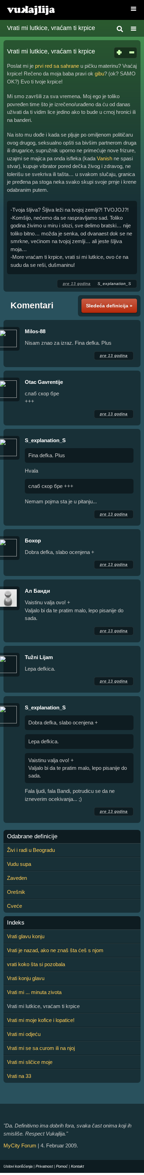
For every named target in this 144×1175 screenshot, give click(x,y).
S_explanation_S (114, 284)
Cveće (14, 906)
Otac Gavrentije (44, 382)
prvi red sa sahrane (57, 66)
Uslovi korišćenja (18, 1166)
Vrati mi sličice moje (29, 1062)
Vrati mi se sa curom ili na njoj (41, 1048)
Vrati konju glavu (25, 978)
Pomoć (62, 1166)
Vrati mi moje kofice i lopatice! (40, 1020)
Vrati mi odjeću (24, 1034)
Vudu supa (19, 864)
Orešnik (16, 892)
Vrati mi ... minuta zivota (34, 992)
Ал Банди (37, 591)
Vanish (104, 158)
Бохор (33, 540)
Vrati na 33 (19, 1076)
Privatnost (44, 1166)
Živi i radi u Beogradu (31, 850)
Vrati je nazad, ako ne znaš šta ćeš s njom (55, 950)
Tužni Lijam (39, 657)
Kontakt (77, 1166)
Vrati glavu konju (25, 936)
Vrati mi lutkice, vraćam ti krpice (51, 27)
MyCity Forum (19, 1145)
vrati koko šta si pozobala (36, 964)
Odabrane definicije (32, 836)
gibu (99, 73)
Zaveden (17, 878)
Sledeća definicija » (109, 305)
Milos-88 (35, 331)
